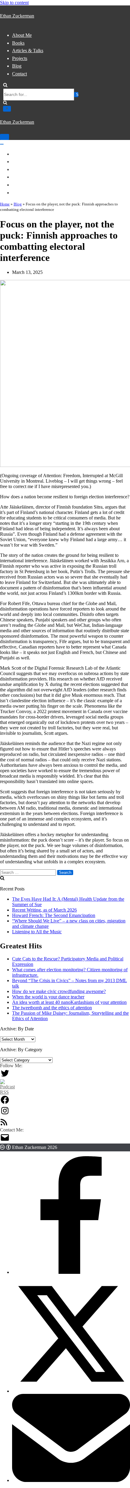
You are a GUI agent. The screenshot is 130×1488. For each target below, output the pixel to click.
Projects (19, 58)
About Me (22, 35)
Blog (16, 65)
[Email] (71, 1480)
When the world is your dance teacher (48, 996)
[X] (71, 1391)
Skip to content (14, 2)
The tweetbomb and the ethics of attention (52, 1007)
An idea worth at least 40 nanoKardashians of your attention (69, 1002)
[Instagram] (5, 1113)
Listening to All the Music (37, 931)
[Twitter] (5, 1076)
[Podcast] (7, 1092)
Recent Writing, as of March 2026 (44, 909)
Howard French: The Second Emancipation (53, 915)
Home (5, 204)
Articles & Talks (27, 50)
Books (18, 43)
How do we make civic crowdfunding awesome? (59, 991)
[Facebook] (5, 1103)
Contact (19, 73)
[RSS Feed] (4, 1124)
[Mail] (5, 1140)
